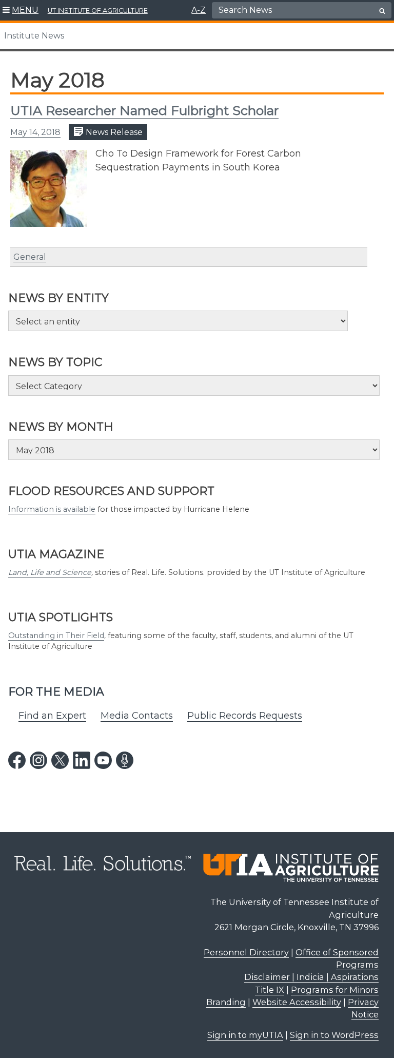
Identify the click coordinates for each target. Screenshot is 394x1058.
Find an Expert (52, 715)
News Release (113, 132)
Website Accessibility (296, 1002)
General (29, 257)
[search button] (382, 10)
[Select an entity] (178, 321)
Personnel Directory (246, 952)
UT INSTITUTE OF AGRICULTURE (98, 10)
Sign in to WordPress (334, 1035)
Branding (226, 1002)
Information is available (51, 509)
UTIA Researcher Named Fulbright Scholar (144, 110)
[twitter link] (60, 760)
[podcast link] (124, 760)
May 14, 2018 (35, 132)
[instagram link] (38, 760)
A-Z (198, 10)
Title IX (269, 990)
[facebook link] (17, 760)
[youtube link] (103, 760)
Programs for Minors (335, 990)
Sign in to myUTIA (245, 1035)
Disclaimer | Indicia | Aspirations (311, 977)
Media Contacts (137, 715)
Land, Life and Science (49, 572)
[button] (21, 10)
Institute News (34, 36)
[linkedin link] (81, 760)
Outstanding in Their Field (56, 635)
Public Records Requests (244, 715)
